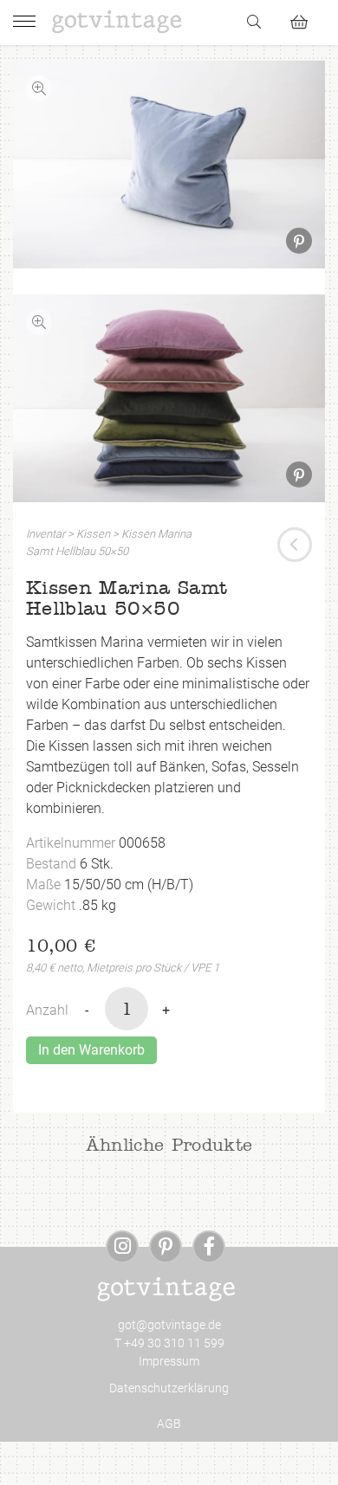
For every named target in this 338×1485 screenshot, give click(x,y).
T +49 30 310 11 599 (169, 1343)
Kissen (93, 533)
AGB (169, 1423)
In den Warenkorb (91, 1050)
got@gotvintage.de (169, 1325)
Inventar (45, 533)
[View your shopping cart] (306, 19)
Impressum (169, 1361)
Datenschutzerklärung (169, 1388)
